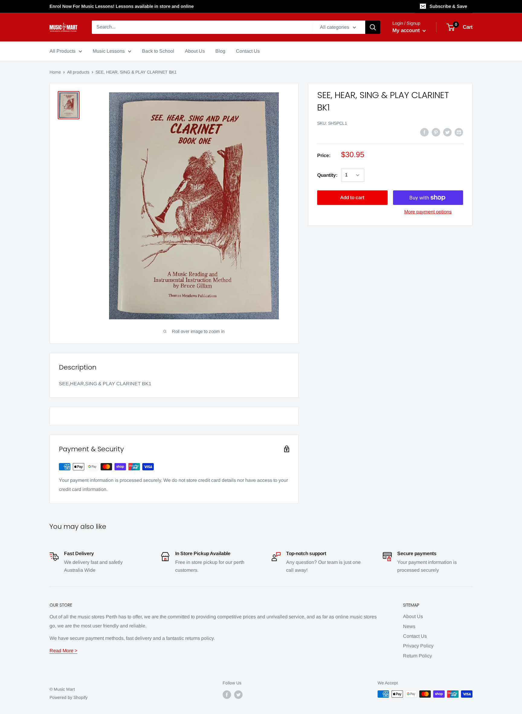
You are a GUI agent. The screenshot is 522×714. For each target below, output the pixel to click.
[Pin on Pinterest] (436, 132)
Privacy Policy (418, 645)
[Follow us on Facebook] (227, 694)
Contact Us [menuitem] (248, 51)
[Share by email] (459, 132)
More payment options (428, 211)
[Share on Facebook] (424, 132)
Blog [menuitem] (220, 51)
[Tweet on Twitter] (447, 132)
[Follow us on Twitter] (238, 694)
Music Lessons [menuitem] (109, 51)
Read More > (63, 650)
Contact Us (415, 636)
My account (406, 30)
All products (78, 72)
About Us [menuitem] (195, 51)
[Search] (372, 27)
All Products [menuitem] (63, 51)
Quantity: (327, 175)
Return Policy (417, 655)
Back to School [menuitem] (158, 51)
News (409, 626)
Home (55, 72)
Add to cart (352, 197)
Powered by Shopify (69, 697)
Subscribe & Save (448, 6)
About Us (413, 616)
